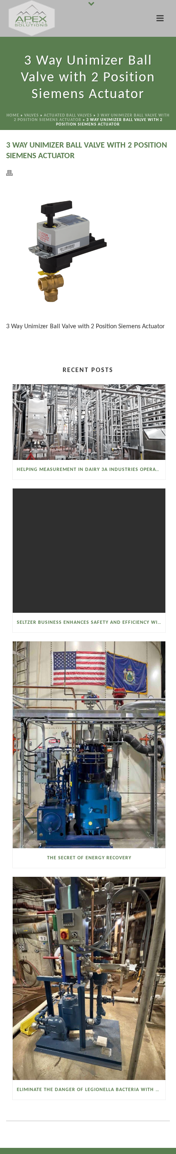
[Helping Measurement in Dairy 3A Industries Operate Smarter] (89, 422)
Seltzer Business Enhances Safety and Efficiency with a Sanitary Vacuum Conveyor (91, 622)
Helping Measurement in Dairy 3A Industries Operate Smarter (91, 469)
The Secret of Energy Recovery (89, 858)
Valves (31, 115)
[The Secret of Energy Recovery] (89, 744)
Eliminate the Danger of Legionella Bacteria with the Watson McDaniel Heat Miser (91, 1089)
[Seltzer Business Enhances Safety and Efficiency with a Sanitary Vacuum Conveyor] (89, 550)
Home (13, 115)
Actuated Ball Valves (68, 115)
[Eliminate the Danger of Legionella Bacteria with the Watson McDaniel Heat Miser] (89, 978)
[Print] (13, 172)
